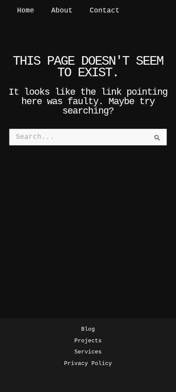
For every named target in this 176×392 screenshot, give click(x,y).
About (62, 10)
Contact (105, 10)
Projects (88, 341)
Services (88, 352)
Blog (88, 329)
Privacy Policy (88, 363)
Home (25, 10)
